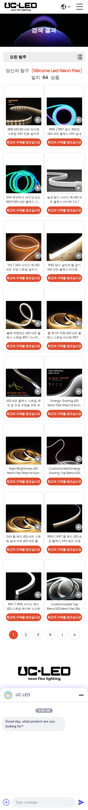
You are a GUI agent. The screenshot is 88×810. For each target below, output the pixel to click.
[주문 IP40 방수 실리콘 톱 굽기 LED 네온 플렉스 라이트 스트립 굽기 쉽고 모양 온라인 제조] (64, 250)
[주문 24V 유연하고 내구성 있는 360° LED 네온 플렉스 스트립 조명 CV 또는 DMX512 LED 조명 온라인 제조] (23, 182)
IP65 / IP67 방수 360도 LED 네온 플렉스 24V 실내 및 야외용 (64, 133)
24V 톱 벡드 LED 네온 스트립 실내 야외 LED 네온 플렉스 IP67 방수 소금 (23, 540)
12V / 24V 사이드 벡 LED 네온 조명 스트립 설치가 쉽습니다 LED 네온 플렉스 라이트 (23, 271)
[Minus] (81, 695)
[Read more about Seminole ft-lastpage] (74, 634)
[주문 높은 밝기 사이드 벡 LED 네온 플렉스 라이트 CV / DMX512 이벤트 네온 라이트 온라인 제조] (64, 182)
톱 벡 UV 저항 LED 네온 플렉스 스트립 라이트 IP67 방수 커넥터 (64, 337)
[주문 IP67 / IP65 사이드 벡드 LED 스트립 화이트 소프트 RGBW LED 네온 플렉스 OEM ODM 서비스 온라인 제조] (23, 589)
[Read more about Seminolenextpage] (62, 634)
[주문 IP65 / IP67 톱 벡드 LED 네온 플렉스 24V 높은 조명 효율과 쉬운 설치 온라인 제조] (64, 521)
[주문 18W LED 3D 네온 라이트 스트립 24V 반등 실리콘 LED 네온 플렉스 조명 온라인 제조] (23, 114)
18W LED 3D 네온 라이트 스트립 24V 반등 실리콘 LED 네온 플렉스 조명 (23, 133)
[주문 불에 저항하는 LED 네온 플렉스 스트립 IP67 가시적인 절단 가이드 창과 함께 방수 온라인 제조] (23, 318)
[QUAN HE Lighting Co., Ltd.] (20, 6)
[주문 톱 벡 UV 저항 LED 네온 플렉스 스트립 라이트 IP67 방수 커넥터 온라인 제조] (64, 318)
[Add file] (6, 802)
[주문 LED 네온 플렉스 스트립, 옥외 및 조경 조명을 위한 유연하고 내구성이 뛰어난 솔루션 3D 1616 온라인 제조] (23, 386)
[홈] (44, 679)
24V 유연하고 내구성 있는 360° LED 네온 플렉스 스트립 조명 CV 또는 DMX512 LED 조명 (23, 203)
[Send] (81, 802)
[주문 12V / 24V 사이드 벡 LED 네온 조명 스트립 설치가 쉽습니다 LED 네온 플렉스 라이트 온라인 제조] (23, 250)
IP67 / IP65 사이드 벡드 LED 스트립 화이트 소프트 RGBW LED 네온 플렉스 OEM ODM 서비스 (23, 610)
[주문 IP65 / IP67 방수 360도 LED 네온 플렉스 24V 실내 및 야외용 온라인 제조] (64, 114)
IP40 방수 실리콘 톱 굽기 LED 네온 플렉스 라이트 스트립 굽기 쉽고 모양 (64, 269)
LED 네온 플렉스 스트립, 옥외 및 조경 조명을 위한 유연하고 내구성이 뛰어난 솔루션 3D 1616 (23, 407)
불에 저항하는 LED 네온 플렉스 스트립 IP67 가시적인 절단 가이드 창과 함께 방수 (23, 337)
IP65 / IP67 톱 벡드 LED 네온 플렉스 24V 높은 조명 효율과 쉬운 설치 (64, 540)
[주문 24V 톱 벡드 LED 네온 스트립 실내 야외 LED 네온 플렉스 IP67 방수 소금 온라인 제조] (23, 521)
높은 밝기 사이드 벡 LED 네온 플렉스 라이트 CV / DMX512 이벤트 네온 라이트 (64, 203)
